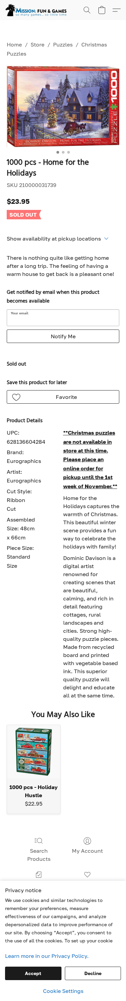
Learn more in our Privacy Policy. (47, 955)
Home (14, 44)
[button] (37, 10)
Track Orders (39, 884)
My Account (87, 850)
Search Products (38, 854)
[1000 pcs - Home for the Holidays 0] (63, 106)
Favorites (87, 884)
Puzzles (63, 44)
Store (37, 44)
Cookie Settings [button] (63, 991)
